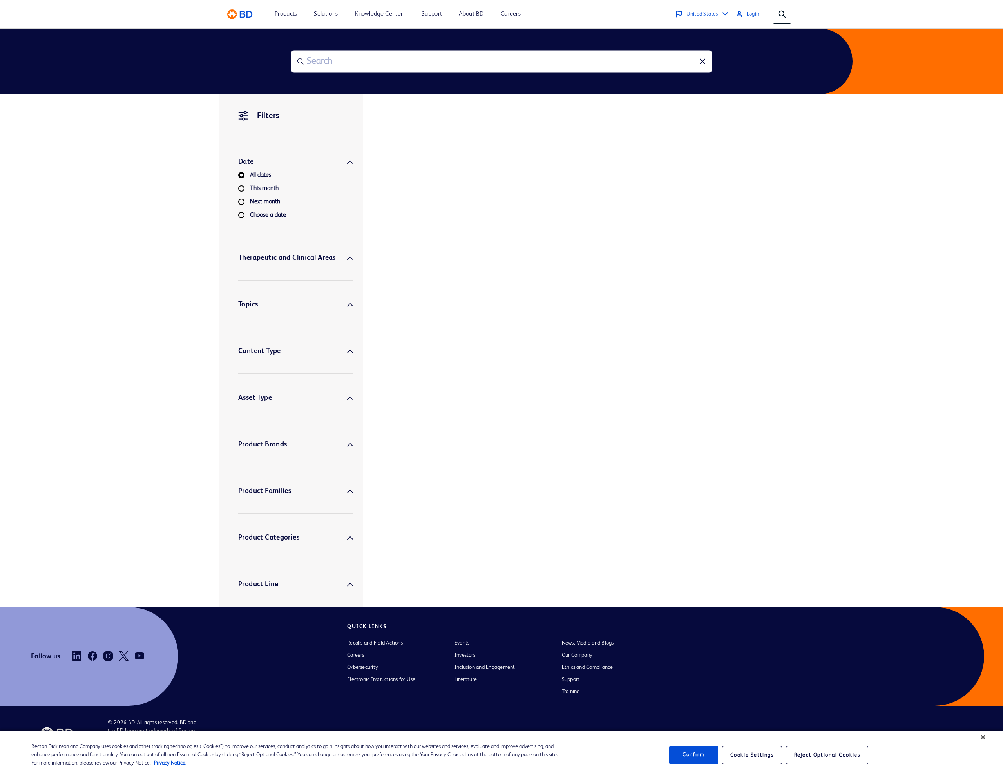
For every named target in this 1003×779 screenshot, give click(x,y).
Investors (464, 655)
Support (571, 679)
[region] (501, 755)
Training (571, 691)
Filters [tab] (268, 116)
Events (461, 643)
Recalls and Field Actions (375, 643)
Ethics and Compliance (587, 667)
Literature (465, 679)
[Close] (983, 737)
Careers (355, 655)
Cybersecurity (362, 667)
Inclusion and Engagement (484, 667)
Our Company (577, 655)
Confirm (693, 754)
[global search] (782, 14)
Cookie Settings (752, 755)
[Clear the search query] (702, 61)
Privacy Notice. (170, 763)
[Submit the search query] (300, 61)
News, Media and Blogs (588, 643)
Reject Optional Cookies (827, 755)
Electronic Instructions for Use (381, 679)
